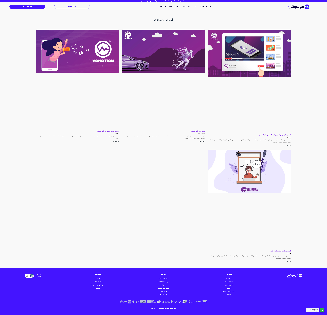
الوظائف (170, 6)
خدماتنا (202, 6)
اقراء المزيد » (288, 145)
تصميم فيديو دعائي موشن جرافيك (107, 131)
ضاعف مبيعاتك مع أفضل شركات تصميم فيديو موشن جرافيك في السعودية (163, 1)
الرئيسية (208, 6)
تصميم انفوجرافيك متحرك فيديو (280, 251)
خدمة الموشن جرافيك (197, 131)
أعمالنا (176, 6)
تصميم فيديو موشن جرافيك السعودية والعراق (275, 135)
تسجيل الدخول (72, 6)
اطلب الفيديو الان (27, 6)
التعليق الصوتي (186, 6)
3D (195, 6)
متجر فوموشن (162, 6)
